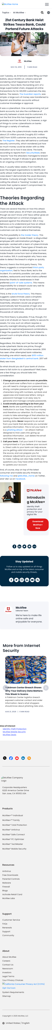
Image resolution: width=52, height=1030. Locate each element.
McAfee (27, 61)
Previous (5, 688)
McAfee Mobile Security (14, 731)
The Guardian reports (30, 94)
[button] (48, 12)
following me (6, 475)
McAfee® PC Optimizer (13, 839)
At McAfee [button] (19, 12)
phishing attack (15, 429)
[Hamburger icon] (47, 5)
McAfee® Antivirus (11, 829)
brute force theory (21, 293)
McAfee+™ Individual (12, 815)
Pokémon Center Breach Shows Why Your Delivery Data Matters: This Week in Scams (24, 691)
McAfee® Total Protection (14, 825)
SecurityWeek (33, 152)
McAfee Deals (9, 734)
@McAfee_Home (26, 475)
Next (46, 688)
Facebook (20, 478)
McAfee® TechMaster (12, 844)
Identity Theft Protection (14, 728)
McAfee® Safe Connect (13, 834)
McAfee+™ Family (11, 820)
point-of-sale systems (21, 282)
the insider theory (29, 235)
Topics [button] (6, 12)
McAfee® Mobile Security (14, 848)
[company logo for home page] (10, 4)
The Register (8, 140)
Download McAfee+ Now (37, 524)
